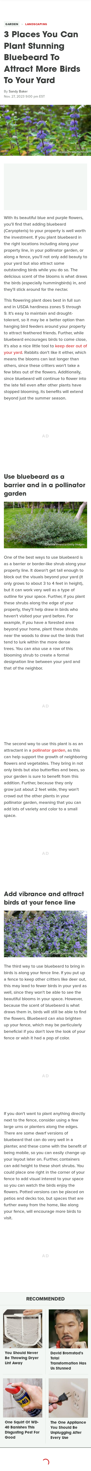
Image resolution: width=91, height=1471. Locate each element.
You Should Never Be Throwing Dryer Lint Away (21, 1358)
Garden (11, 24)
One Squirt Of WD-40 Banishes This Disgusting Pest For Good (22, 1430)
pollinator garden (49, 750)
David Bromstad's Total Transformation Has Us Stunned (68, 1361)
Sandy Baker (18, 91)
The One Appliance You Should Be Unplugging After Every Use (68, 1430)
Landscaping (36, 24)
